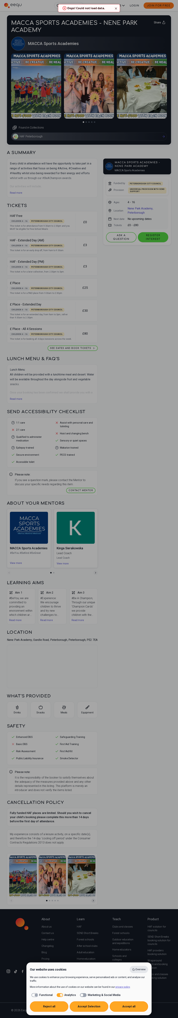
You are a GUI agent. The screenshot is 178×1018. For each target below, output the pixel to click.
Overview (140, 969)
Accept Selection (89, 1006)
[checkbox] (41, 995)
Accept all (128, 1006)
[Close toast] (116, 8)
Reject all (49, 1006)
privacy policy (122, 987)
